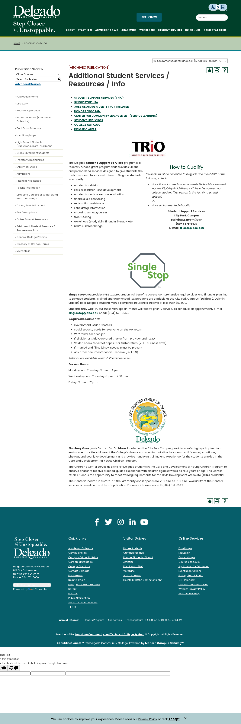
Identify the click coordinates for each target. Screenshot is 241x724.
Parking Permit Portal (190, 575)
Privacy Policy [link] (147, 719)
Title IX (72, 607)
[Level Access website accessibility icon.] (218, 7)
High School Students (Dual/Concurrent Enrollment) (35, 144)
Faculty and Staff (133, 566)
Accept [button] (174, 719)
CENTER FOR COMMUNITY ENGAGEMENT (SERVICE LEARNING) (115, 116)
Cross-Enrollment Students (33, 153)
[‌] (38, 18)
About (70, 30)
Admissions (24, 173)
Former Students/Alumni (138, 557)
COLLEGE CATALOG (87, 125)
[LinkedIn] (132, 522)
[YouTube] (144, 522)
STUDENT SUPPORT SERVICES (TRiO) (99, 98)
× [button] (185, 718)
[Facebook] (96, 522)
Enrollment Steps (27, 166)
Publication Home (27, 96)
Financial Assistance (29, 180)
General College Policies (32, 237)
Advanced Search (28, 84)
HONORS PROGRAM (87, 111)
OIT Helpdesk (186, 580)
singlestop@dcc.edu (83, 313)
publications (69, 643)
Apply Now (149, 17)
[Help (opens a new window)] (225, 70)
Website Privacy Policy (191, 589)
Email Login (185, 548)
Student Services (170, 30)
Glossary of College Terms (33, 244)
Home (17, 43)
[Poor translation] (14, 668)
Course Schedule (189, 561)
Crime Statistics (215, 30)
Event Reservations (189, 571)
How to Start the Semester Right (142, 580)
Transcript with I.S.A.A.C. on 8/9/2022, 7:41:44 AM (154, 620)
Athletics (128, 561)
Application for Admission (193, 566)
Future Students (132, 548)
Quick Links (193, 30)
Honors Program (94, 620)
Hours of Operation (28, 110)
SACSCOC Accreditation (83, 602)
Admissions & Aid (106, 30)
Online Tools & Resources (32, 219)
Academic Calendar (80, 548)
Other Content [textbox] (25, 74)
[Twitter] (108, 522)
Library (72, 589)
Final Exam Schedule (29, 128)
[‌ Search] (225, 15)
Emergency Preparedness (84, 584)
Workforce (147, 30)
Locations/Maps (26, 135)
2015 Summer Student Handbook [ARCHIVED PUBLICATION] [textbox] (188, 61)
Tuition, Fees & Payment (31, 205)
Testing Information (28, 187)
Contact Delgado (78, 571)
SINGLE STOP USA (86, 102)
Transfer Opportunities (30, 159)
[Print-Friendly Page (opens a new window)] (217, 70)
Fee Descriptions (27, 212)
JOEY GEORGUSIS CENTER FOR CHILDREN (101, 107)
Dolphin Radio (76, 580)
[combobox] (190, 61)
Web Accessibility (189, 593)
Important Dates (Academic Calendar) (34, 119)
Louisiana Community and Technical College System (109, 634)
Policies (73, 593)
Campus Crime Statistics (83, 557)
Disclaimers (75, 575)
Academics (128, 30)
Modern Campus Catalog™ (164, 643)
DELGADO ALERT (85, 129)
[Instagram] (120, 522)
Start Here (85, 30)
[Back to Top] (234, 719)
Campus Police (77, 552)
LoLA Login (184, 552)
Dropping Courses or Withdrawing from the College (37, 196)
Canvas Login (186, 557)
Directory (22, 103)
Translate (41, 589)
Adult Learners (132, 575)
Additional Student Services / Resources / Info (36, 228)
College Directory (79, 566)
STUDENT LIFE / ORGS (88, 120)
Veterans (129, 571)
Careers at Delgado (80, 561)
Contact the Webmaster (193, 584)
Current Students (133, 552)
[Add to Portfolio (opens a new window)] (210, 70)
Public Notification (79, 598)
